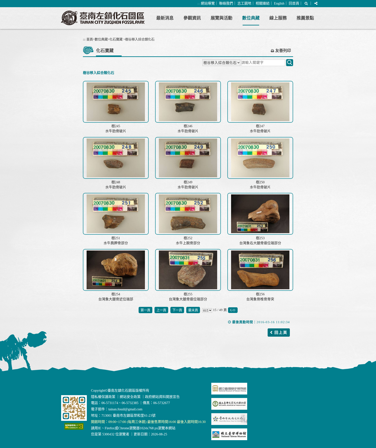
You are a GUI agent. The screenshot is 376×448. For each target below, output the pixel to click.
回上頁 (280, 332)
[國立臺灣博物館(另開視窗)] (229, 434)
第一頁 (145, 310)
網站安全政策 (130, 397)
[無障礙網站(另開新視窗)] (74, 426)
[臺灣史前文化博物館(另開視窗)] (229, 403)
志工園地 (244, 3)
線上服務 (278, 18)
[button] (306, 3)
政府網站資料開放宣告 (162, 397)
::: (198, 3)
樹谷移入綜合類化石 (139, 39)
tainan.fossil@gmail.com (125, 409)
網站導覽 (208, 3)
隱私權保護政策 (103, 397)
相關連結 (263, 3)
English (279, 3)
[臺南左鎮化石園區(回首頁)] (102, 18)
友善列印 (283, 50)
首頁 (89, 39)
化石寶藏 (116, 39)
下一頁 (177, 310)
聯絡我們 (226, 3)
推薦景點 (305, 18)
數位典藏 (251, 18)
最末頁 (193, 310)
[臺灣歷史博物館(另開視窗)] (229, 388)
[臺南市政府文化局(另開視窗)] (229, 419)
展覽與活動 (221, 18)
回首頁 (294, 3)
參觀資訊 (192, 18)
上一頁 (161, 310)
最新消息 (165, 18)
